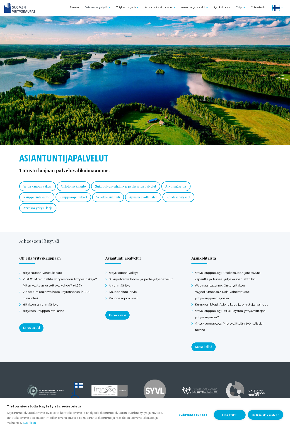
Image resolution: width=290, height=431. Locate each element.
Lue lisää (29, 422)
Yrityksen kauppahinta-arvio (43, 311)
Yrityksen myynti (126, 7)
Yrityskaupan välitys (37, 186)
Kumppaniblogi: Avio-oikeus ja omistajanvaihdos (231, 304)
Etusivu (74, 7)
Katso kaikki (31, 328)
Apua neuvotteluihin (143, 197)
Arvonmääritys (175, 186)
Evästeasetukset (193, 415)
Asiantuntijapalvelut (193, 7)
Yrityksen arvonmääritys (40, 304)
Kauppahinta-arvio (36, 197)
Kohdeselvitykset (178, 197)
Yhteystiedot (258, 7)
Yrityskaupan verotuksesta (42, 272)
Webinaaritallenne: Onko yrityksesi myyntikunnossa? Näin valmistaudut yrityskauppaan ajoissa (222, 292)
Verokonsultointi (108, 197)
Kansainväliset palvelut (159, 7)
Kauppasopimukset (73, 197)
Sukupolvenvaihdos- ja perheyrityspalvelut (125, 186)
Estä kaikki (229, 415)
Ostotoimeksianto (73, 186)
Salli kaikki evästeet (265, 415)
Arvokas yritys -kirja (37, 208)
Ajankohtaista (222, 7)
